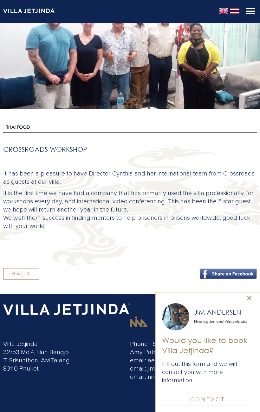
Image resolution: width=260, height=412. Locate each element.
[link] (249, 298)
